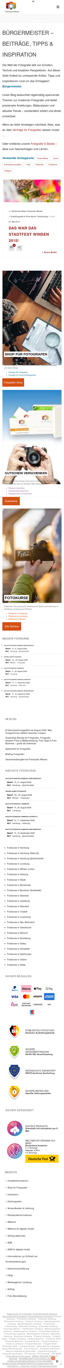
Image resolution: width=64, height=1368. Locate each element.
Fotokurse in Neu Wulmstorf (21, 905)
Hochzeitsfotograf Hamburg (44, 1297)
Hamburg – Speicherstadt (19, 634)
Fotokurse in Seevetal (18, 878)
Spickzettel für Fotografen (18, 731)
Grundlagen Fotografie (12, 640)
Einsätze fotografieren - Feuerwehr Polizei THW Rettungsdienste (34, 1347)
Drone (55, 158)
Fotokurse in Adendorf (18, 889)
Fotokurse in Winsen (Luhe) (20, 852)
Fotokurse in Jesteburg (18, 884)
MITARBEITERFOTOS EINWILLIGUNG (36, 1341)
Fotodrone (53, 164)
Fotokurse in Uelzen (17, 942)
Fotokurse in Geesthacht (19, 910)
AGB (9, 1225)
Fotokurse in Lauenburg (19, 900)
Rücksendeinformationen (19, 1198)
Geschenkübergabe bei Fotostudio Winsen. (26, 742)
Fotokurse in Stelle (16, 947)
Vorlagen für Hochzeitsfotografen (22, 358)
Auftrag (11, 1272)
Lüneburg (13, 657)
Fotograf (7, 170)
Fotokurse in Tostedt (17, 894)
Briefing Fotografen (14, 737)
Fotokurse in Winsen (17, 602)
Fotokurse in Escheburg (19, 921)
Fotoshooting (42, 199)
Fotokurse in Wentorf (17, 915)
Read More (50, 235)
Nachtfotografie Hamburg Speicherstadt (19, 629)
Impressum (12, 1177)
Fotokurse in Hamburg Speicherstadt (25, 841)
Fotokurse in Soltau (16, 926)
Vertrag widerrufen (16, 1218)
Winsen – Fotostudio (17, 645)
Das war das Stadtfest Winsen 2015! (29, 217)
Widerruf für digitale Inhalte (20, 1211)
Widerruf (11, 1205)
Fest (28, 164)
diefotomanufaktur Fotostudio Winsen (27, 194)
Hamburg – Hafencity (17, 668)
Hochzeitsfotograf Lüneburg (14, 1299)
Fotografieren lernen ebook (18, 1339)
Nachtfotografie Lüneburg (14, 651)
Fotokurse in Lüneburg (17, 599)
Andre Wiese (42, 158)
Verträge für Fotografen (27, 130)
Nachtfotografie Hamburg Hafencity (17, 663)
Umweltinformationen (17, 1163)
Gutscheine (11, 484)
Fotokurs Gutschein (16, 471)
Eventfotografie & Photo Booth (23, 199)
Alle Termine (12, 609)
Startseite (23, 21)
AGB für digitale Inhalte (18, 1232)
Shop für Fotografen (17, 1170)
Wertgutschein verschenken (20, 477)
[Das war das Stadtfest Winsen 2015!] (32, 182)
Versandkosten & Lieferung (20, 1191)
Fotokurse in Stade (16, 862)
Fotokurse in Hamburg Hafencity (23, 836)
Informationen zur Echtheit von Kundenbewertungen (22, 1242)
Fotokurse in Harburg (17, 857)
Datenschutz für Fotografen (19, 1297)
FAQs (10, 1258)
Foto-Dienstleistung (17, 1279)
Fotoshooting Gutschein (18, 474)
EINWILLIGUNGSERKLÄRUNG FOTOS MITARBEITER (31, 1344)
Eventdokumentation (13, 164)
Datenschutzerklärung (18, 1251)
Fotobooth (39, 164)
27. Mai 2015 (14, 205)
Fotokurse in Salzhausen (19, 937)
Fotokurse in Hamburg (17, 596)
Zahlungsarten (14, 1184)
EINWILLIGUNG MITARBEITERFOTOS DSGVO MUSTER (27, 1346)
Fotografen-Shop (13, 365)
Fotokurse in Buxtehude (19, 868)
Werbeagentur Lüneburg (19, 1265)
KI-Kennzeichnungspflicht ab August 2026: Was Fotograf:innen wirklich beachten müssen (28, 715)
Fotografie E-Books (43, 143)
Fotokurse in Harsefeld (18, 931)
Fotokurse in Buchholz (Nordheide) (24, 873)
